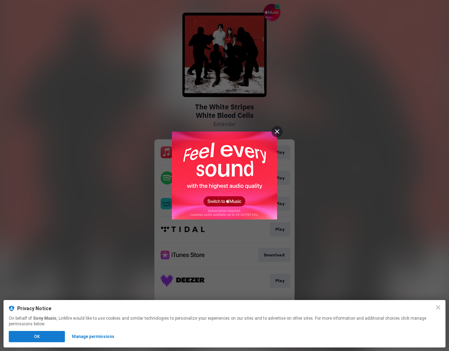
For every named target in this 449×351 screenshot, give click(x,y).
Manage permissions (93, 336)
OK (37, 336)
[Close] (438, 307)
